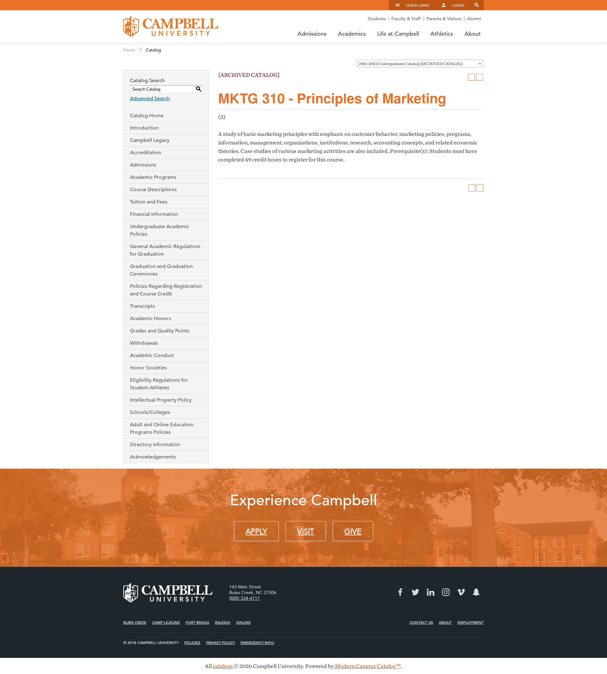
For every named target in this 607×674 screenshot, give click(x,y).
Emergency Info (257, 642)
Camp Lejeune (166, 622)
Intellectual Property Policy (161, 400)
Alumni (474, 18)
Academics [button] (352, 33)
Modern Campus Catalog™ (368, 666)
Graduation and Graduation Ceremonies (161, 270)
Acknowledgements (153, 457)
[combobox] (420, 63)
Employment (470, 622)
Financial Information (154, 214)
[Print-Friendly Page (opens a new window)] (471, 77)
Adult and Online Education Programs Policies (161, 428)
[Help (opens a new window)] (479, 77)
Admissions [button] (312, 33)
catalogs (223, 666)
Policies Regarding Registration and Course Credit (166, 290)
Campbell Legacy (149, 140)
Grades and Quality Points (159, 331)
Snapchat (476, 592)
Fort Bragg (197, 622)
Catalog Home (146, 115)
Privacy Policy (220, 642)
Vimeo (461, 592)
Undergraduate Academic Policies (159, 230)
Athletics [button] (441, 33)
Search (477, 5)
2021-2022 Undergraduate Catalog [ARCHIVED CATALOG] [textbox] (411, 63)
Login (458, 5)
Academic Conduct (152, 355)
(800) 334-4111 (244, 598)
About (445, 622)
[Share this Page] (463, 77)
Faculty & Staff (406, 18)
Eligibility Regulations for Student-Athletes (159, 384)
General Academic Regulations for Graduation (165, 250)
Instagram (445, 592)
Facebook (400, 592)
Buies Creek (134, 622)
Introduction (144, 128)
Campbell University (170, 26)
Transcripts (142, 306)
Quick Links (417, 5)
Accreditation (145, 152)
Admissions (143, 165)
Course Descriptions (153, 189)
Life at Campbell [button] (398, 33)
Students (377, 18)
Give (352, 531)
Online (243, 622)
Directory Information (155, 444)
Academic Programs (153, 177)
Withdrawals (144, 343)
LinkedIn (430, 592)
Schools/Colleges (150, 412)
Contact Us (421, 622)
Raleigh (222, 622)
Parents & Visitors (443, 18)
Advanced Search (150, 98)
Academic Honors (150, 318)
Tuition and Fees (148, 202)
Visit (305, 531)
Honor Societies (148, 368)
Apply (256, 531)
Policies (192, 642)
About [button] (472, 33)
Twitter (415, 592)
